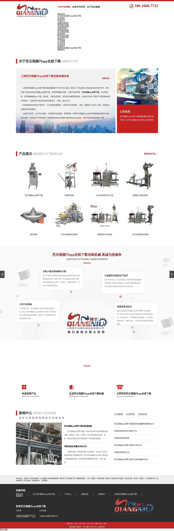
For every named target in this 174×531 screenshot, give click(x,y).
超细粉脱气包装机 (104, 234)
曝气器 (62, 478)
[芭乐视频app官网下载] (34, 191)
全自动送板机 (34, 478)
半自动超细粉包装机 (140, 234)
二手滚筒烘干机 (150, 478)
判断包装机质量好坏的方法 (75, 446)
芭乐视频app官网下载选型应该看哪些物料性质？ (134, 424)
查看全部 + (106, 78)
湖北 (100, 523)
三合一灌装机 (91, 478)
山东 (88, 523)
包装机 (26, 478)
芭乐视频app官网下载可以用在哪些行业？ (131, 459)
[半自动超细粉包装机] (140, 230)
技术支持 (142, 414)
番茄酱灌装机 (80, 478)
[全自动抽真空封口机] (105, 191)
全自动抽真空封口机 (104, 195)
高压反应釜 (128, 478)
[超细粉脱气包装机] (105, 230)
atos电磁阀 (43, 478)
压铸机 (141, 478)
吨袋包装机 (36, 480)
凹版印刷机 (100, 478)
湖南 (96, 523)
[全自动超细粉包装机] (69, 230)
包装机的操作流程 (121, 438)
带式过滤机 (27, 480)
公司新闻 (118, 414)
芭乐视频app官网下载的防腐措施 (78, 426)
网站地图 (72, 527)
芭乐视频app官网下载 (34, 195)
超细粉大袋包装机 (140, 195)
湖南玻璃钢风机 (53, 478)
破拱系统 (34, 234)
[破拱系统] (34, 230)
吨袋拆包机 (69, 195)
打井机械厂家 (70, 478)
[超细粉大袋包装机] (140, 191)
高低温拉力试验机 (117, 478)
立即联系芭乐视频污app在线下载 (134, 393)
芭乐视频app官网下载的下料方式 (128, 445)
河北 (92, 523)
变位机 (135, 478)
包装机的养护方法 (121, 452)
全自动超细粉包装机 (69, 234)
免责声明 (102, 527)
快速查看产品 (29, 393)
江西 (104, 523)
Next (172, 274)
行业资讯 (130, 414)
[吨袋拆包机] (69, 191)
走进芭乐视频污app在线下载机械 (86, 393)
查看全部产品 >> (151, 154)
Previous (2, 274)
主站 (75, 523)
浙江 (84, 523)
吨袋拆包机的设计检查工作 (125, 431)
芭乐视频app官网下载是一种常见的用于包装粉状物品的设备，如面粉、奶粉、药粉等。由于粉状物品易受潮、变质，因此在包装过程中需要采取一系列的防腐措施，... (86, 434)
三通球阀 (44, 480)
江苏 (80, 523)
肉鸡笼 (107, 478)
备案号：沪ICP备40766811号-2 (87, 527)
